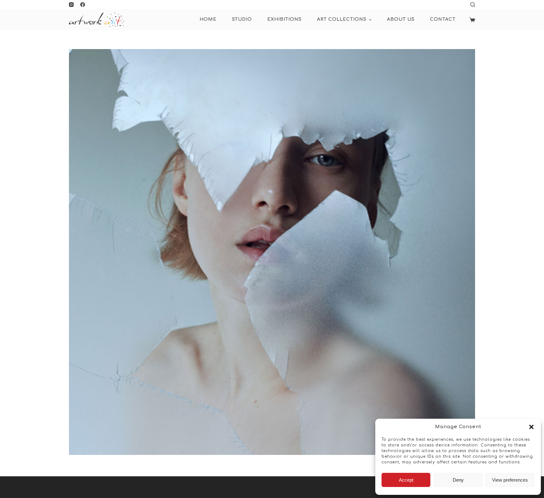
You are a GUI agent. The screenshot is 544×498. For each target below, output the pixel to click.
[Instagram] (71, 4)
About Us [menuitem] (401, 19)
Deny (458, 480)
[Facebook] (82, 4)
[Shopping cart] (472, 20)
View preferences (510, 480)
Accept (406, 480)
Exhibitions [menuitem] (284, 19)
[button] (531, 427)
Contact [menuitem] (443, 19)
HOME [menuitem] (208, 19)
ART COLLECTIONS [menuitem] (341, 19)
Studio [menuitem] (242, 19)
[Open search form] (472, 4)
